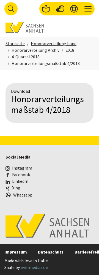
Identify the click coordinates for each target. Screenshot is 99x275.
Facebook (21, 174)
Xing (16, 187)
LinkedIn (20, 181)
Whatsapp (22, 195)
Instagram (22, 168)
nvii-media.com (35, 267)
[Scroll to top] (87, 262)
